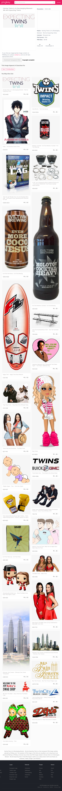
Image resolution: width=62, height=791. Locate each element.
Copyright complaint (28, 60)
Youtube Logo (12, 772)
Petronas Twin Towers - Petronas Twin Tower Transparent (14, 673)
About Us (40, 787)
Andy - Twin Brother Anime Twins (11, 146)
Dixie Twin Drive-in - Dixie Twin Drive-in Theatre (44, 719)
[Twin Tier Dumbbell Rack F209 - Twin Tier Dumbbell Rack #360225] (46, 320)
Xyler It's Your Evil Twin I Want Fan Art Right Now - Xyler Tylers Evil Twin (45, 547)
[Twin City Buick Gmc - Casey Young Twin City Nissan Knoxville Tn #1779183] (46, 692)
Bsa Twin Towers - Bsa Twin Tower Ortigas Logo (44, 680)
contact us (17, 55)
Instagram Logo (13, 768)
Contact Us (46, 787)
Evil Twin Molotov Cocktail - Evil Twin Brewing (43, 305)
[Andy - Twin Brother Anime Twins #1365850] (16, 121)
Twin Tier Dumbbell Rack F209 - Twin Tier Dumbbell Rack (45, 330)
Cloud (52, 768)
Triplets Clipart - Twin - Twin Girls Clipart (13, 486)
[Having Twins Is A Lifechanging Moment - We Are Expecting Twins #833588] (16, 83)
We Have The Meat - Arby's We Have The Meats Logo (15, 694)
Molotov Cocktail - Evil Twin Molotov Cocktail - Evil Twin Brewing (45, 146)
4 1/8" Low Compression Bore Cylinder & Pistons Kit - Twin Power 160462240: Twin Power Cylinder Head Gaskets (45, 184)
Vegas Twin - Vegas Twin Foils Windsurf (13, 374)
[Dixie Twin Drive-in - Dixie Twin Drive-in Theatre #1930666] (46, 712)
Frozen (41, 768)
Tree (52, 776)
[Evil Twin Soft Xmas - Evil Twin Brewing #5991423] (16, 239)
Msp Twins (35, 451)
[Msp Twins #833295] (46, 411)
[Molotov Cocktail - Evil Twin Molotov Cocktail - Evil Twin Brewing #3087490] (46, 130)
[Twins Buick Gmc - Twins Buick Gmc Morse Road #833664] (46, 465)
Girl (40, 770)
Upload (58, 2)
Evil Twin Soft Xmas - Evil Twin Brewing (13, 273)
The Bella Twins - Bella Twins (39, 573)
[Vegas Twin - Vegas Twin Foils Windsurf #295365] (16, 326)
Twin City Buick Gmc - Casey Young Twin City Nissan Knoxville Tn (43, 698)
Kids (40, 779)
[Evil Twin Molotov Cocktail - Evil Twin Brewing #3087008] (46, 248)
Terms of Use (57, 787)
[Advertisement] (18, 38)
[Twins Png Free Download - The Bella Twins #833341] (16, 429)
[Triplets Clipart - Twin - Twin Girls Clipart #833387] (16, 470)
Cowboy (41, 776)
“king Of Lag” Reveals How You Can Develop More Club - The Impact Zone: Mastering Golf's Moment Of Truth (15, 198)
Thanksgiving (28, 772)
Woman (41, 774)
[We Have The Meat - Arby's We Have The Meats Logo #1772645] (16, 686)
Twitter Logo (12, 770)
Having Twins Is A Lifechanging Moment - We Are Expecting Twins (15, 90)
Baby (40, 772)
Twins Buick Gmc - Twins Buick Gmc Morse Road (44, 473)
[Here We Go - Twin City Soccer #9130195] (46, 92)
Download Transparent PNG (12, 60)
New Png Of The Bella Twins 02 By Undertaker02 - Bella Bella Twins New (45, 623)
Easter (26, 776)
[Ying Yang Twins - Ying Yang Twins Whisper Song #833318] (16, 392)
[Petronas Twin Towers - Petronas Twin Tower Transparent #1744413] (16, 636)
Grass (52, 772)
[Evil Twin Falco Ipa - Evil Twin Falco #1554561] (16, 539)
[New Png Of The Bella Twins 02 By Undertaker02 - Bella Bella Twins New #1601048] (46, 600)
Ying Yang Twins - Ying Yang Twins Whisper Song (15, 404)
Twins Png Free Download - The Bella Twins (14, 448)
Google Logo (12, 779)
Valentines (27, 774)
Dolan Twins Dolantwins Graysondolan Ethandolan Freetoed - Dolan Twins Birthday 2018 (45, 510)
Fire (52, 770)
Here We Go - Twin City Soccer (40, 109)
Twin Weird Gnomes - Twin (9, 741)
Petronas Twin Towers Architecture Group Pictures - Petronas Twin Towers (45, 653)
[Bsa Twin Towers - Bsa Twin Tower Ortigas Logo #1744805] (46, 670)
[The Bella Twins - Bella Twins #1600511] (46, 563)
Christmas (27, 768)
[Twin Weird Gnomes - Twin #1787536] (16, 721)
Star (52, 774)
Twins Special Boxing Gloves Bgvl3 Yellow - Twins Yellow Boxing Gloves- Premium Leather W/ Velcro (15, 516)
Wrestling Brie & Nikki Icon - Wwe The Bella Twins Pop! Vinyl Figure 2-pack (15, 593)
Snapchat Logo (13, 776)
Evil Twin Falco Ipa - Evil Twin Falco (12, 556)
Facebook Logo (13, 774)
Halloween (27, 770)
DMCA (51, 787)
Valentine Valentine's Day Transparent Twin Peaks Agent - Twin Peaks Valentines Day (44, 365)
